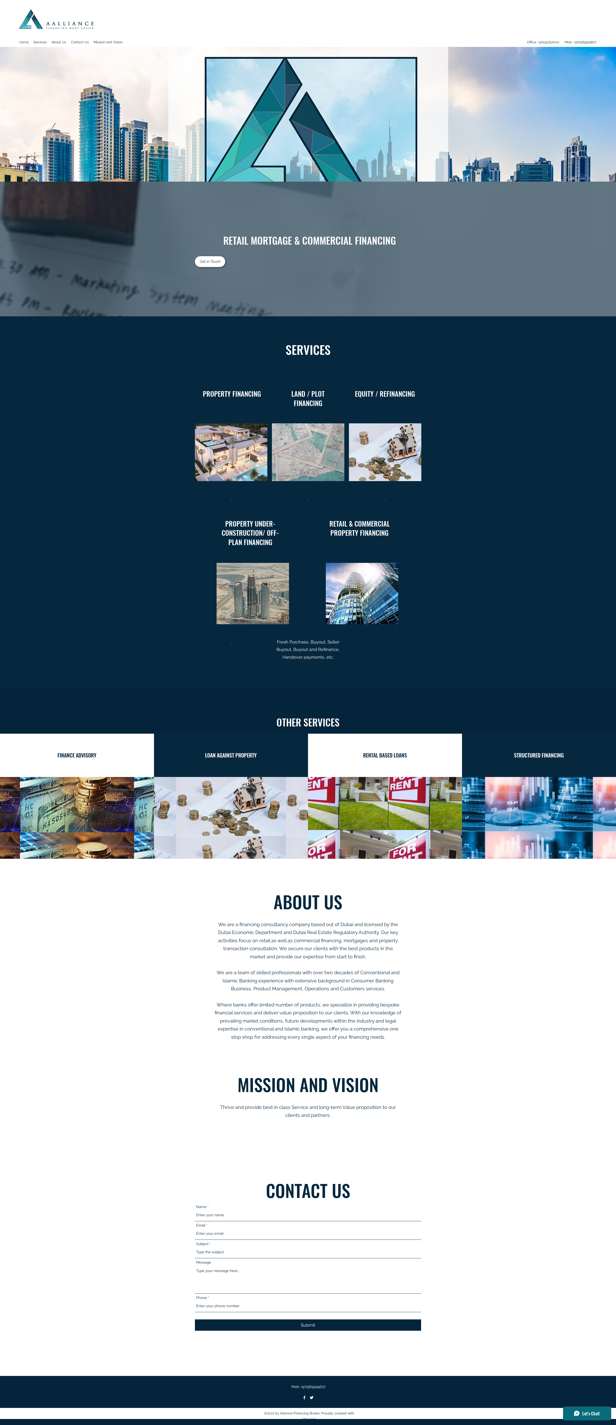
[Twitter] (311, 1397)
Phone (201, 1298)
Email (200, 1225)
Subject (202, 1244)
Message (203, 1262)
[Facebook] (304, 1397)
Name (201, 1207)
